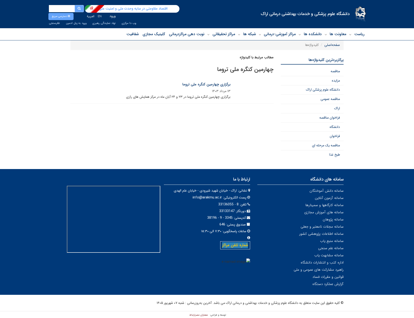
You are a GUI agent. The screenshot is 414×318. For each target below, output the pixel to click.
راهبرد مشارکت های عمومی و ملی (319, 270)
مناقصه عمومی (330, 99)
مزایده (336, 80)
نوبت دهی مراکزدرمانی (186, 34)
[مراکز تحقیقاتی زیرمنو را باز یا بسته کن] (208, 34)
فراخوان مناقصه (329, 117)
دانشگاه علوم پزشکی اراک (323, 89)
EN (100, 16)
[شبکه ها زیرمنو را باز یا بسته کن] (239, 34)
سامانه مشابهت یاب (329, 255)
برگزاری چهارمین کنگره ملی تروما (206, 84)
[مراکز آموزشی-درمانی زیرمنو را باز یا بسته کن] (260, 34)
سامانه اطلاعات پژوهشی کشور (321, 234)
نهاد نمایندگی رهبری (104, 23)
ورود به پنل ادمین (76, 23)
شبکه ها (249, 34)
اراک (337, 108)
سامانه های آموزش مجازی (324, 212)
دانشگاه (335, 127)
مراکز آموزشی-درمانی (280, 34)
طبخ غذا (334, 154)
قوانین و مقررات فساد (328, 277)
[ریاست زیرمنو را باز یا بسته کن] (350, 34)
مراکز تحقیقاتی (224, 34)
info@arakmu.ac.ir (207, 197)
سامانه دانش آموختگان (327, 191)
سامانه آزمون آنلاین (329, 198)
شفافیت (132, 34)
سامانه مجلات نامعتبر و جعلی (322, 227)
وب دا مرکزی (129, 23)
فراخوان (335, 136)
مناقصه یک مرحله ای (326, 145)
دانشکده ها (313, 34)
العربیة (90, 16)
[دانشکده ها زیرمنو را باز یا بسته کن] (300, 34)
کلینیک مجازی (154, 34)
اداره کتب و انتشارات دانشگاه (322, 262)
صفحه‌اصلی (332, 45)
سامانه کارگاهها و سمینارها (324, 205)
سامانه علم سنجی (331, 248)
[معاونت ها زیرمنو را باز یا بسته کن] (326, 34)
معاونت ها (338, 34)
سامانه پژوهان (333, 219)
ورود (112, 16)
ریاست (359, 34)
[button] (61, 16)
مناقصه (335, 71)
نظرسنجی (54, 23)
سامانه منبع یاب (332, 241)
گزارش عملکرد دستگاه (328, 284)
